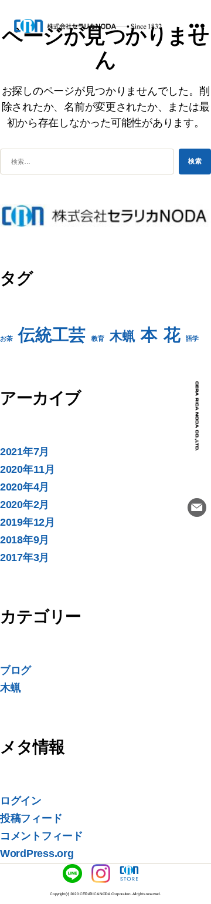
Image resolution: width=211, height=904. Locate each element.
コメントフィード (41, 836)
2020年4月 (24, 487)
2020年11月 (27, 469)
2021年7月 (24, 452)
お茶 (6, 338)
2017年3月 (24, 557)
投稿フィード (31, 818)
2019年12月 (27, 522)
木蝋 (122, 336)
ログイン (21, 800)
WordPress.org (37, 853)
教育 (97, 338)
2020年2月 (24, 504)
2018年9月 (24, 540)
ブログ (15, 670)
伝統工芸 (52, 334)
